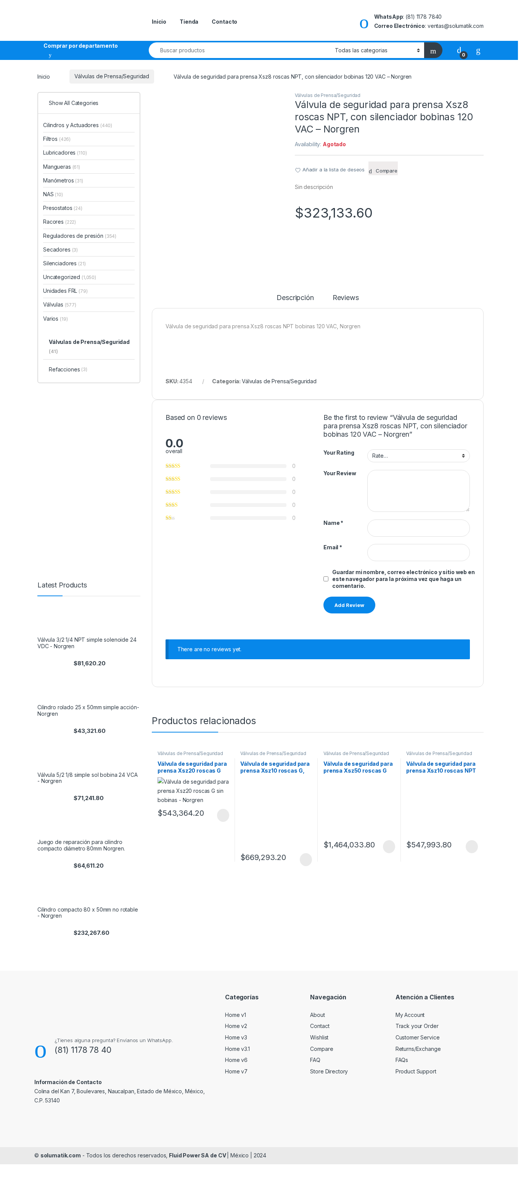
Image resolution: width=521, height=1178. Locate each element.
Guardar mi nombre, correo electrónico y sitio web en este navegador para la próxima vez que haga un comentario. (403, 579)
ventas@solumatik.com (456, 26)
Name (333, 523)
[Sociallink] (37, 1117)
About (317, 1015)
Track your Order (417, 1026)
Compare (321, 1049)
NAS (53, 194)
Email (332, 547)
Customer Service (418, 1037)
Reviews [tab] (346, 298)
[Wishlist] (478, 49)
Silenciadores (64, 263)
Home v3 (236, 1037)
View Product (219, 815)
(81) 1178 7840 (423, 16)
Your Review (339, 473)
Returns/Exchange (418, 1049)
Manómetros (63, 180)
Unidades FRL (65, 290)
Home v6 (236, 1060)
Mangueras (61, 166)
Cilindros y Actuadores (77, 125)
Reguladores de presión (79, 235)
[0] (459, 49)
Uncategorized (69, 277)
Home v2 (236, 1026)
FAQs (402, 1060)
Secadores (60, 249)
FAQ (315, 1060)
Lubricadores (65, 152)
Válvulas (59, 304)
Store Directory (329, 1071)
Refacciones (68, 369)
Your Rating (338, 452)
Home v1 (235, 1015)
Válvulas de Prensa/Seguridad (111, 76)
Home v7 (236, 1071)
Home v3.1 (237, 1049)
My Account (410, 1015)
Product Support (416, 1071)
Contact (319, 1026)
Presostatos (62, 208)
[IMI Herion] (352, 243)
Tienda (189, 21)
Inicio (159, 21)
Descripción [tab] (295, 298)
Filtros (57, 139)
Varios (55, 318)
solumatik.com (60, 1155)
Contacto (224, 21)
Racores (59, 221)
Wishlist (319, 1037)
